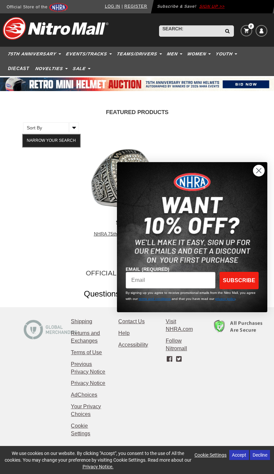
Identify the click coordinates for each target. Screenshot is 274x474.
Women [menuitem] (197, 53)
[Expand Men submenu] (181, 53)
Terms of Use (86, 352)
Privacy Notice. (98, 466)
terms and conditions (155, 299)
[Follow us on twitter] (178, 359)
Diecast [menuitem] (18, 68)
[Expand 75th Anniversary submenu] (60, 53)
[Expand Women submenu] (210, 53)
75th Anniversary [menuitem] (32, 53)
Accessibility (133, 345)
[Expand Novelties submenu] (67, 68)
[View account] (261, 31)
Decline (260, 455)
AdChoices (84, 395)
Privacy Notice (88, 383)
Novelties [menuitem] (49, 68)
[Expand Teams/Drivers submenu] (161, 53)
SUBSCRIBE (239, 280)
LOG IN (112, 6)
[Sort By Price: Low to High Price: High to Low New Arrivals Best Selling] (49, 127)
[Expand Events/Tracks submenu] (111, 53)
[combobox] (190, 31)
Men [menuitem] (172, 53)
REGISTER (135, 6)
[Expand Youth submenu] (236, 53)
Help (124, 333)
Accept (239, 455)
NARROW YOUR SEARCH (51, 140)
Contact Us (131, 321)
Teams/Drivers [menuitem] (137, 53)
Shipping (81, 321)
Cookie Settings (210, 455)
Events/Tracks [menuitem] (87, 53)
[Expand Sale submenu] (90, 68)
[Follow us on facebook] (170, 359)
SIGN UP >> (212, 6)
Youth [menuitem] (224, 53)
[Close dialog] (259, 170)
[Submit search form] (227, 31)
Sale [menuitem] (80, 68)
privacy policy (225, 299)
